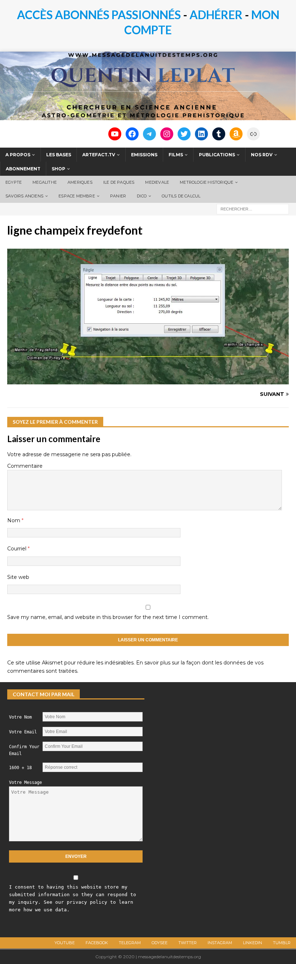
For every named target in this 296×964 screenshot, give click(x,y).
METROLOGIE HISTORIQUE (206, 182)
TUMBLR (282, 942)
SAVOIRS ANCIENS (24, 196)
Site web (18, 577)
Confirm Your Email (24, 750)
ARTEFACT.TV (98, 154)
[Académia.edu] (253, 133)
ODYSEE (159, 942)
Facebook (97, 942)
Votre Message (25, 782)
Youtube (65, 942)
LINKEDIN (252, 942)
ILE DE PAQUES (119, 182)
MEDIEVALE (157, 182)
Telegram (130, 942)
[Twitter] (184, 133)
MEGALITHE (44, 182)
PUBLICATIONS (217, 154)
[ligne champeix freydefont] (148, 380)
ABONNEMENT (23, 168)
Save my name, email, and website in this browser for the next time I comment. (108, 617)
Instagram (220, 942)
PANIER (118, 196)
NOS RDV (262, 154)
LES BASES (58, 154)
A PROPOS (17, 154)
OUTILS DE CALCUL (181, 196)
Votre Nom (20, 717)
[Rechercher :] (253, 209)
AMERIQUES (80, 182)
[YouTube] (114, 133)
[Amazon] (236, 133)
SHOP (58, 168)
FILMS (176, 154)
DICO (142, 196)
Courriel (17, 548)
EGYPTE (13, 182)
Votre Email (23, 731)
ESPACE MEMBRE (76, 196)
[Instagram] (166, 133)
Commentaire (25, 466)
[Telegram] (149, 133)
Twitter (187, 942)
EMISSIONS (144, 154)
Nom (14, 520)
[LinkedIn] (201, 133)
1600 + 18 (20, 767)
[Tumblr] (218, 133)
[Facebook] (132, 133)
